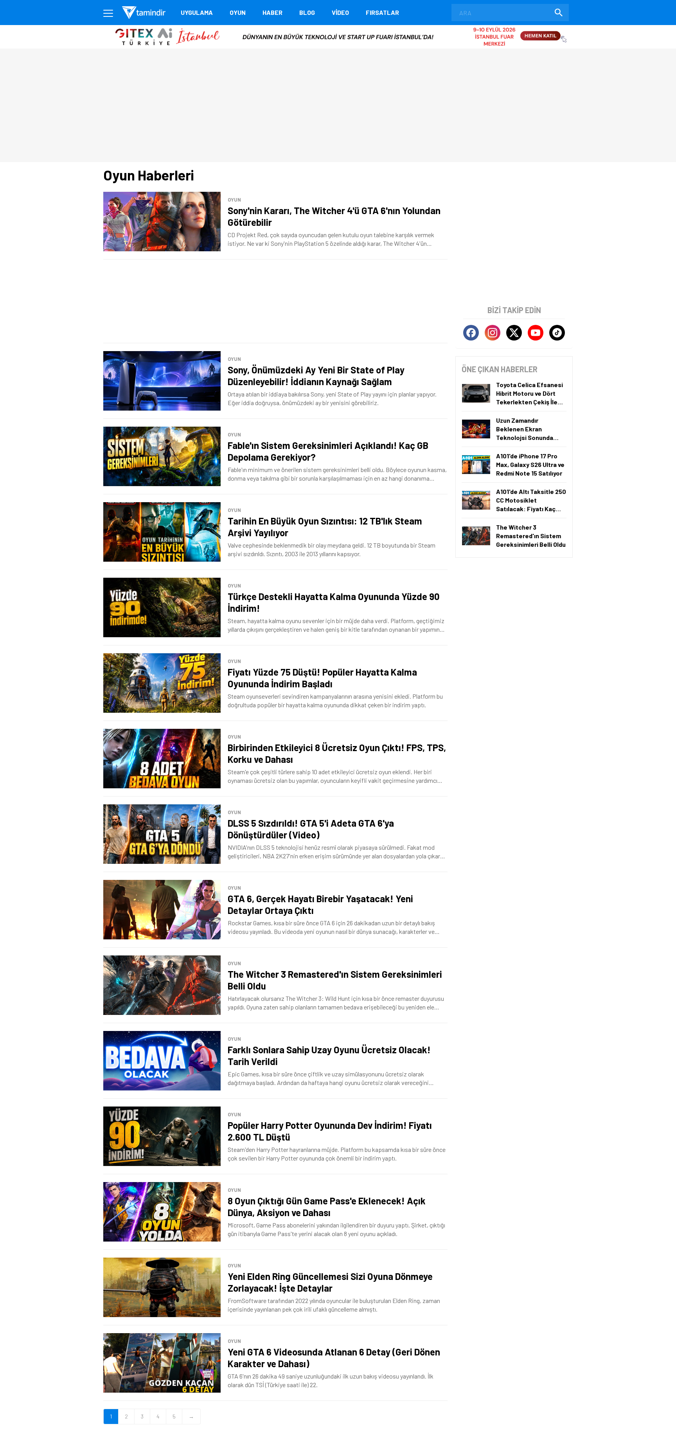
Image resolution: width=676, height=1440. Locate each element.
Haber (272, 12)
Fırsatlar (382, 12)
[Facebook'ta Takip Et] (471, 333)
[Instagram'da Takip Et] (492, 333)
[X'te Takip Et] (514, 333)
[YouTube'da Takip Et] (535, 333)
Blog (307, 12)
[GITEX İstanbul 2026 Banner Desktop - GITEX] (337, 28)
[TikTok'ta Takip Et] (557, 333)
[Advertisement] (275, 301)
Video (340, 12)
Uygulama (197, 12)
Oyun (238, 12)
